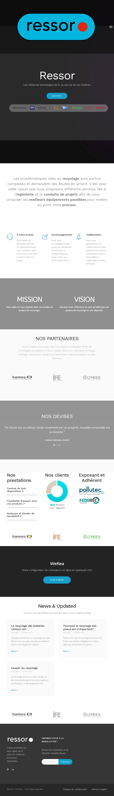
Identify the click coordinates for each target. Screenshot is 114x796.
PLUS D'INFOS (57, 580)
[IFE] (57, 537)
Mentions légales (99, 789)
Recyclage (14, 632)
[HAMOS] (22, 537)
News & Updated (57, 606)
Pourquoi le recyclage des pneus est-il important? (79, 627)
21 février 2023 (79, 632)
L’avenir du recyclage (24, 668)
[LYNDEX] (91, 537)
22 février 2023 (27, 632)
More (13, 651)
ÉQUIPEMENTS (57, 96)
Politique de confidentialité (75, 789)
